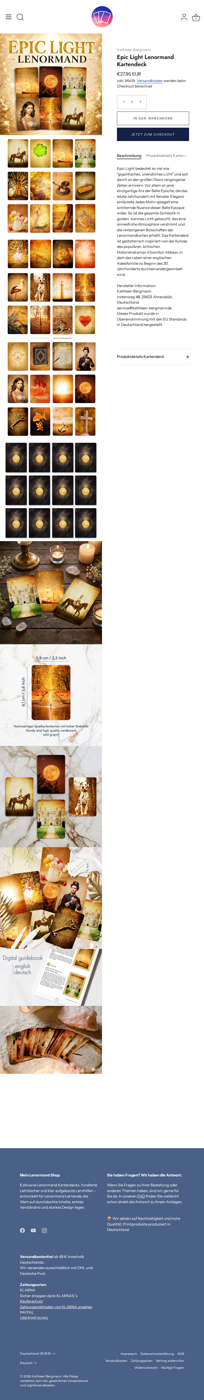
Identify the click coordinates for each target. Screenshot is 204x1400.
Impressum (129, 1354)
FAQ (141, 1196)
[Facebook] (22, 1230)
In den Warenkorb (153, 118)
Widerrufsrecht (146, 1368)
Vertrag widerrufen (170, 1361)
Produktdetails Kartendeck (170, 155)
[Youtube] (33, 1230)
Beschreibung (129, 155)
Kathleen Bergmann (134, 49)
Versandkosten (150, 80)
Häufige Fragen (172, 1368)
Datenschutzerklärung (157, 1354)
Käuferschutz (31, 1301)
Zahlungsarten (142, 1361)
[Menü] (8, 16)
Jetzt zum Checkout (153, 134)
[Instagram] (44, 1230)
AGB (180, 1354)
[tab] (131, 156)
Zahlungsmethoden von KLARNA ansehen (56, 1307)
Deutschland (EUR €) (35, 1353)
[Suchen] (20, 17)
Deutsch (26, 1363)
